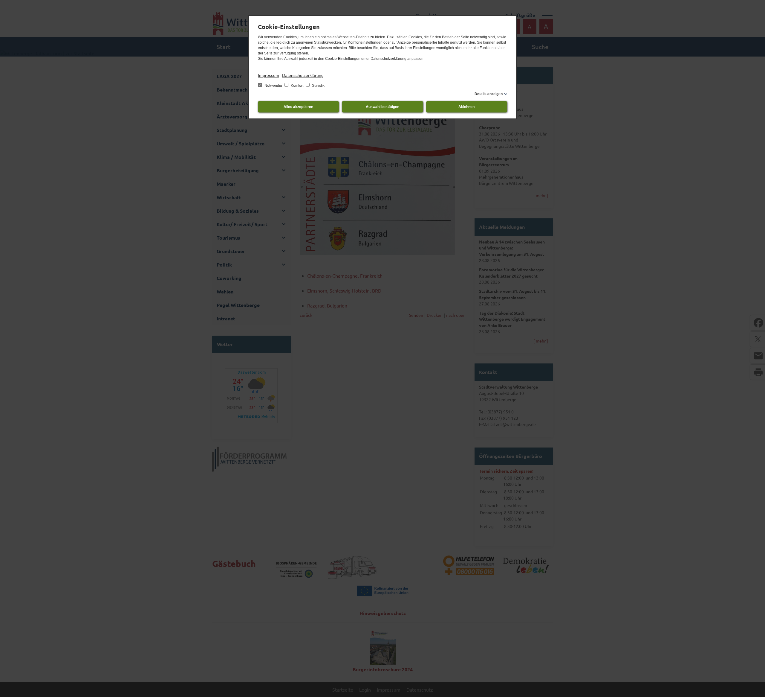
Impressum (268, 75)
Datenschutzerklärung (303, 75)
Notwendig (273, 85)
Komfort (297, 85)
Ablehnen (466, 107)
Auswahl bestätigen (382, 107)
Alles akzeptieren (298, 107)
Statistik (318, 85)
